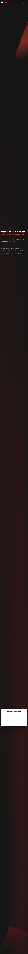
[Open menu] (23, 2)
